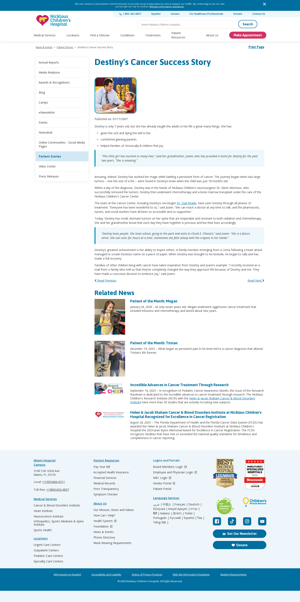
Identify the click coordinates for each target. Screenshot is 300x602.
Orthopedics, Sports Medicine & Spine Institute (59, 523)
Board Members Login (168, 467)
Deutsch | (195, 504)
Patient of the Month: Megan (153, 301)
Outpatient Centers (46, 550)
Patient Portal (162, 489)
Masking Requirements (233, 574)
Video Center (47, 166)
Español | (190, 518)
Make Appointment (248, 35)
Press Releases (49, 176)
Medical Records (104, 483)
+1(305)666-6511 (53, 482)
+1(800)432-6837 (57, 490)
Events (43, 122)
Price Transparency (106, 489)
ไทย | (200, 518)
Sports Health (43, 530)
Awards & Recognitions (54, 82)
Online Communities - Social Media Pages (62, 144)
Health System (103, 521)
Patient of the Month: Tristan (154, 343)
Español (155, 14)
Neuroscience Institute (48, 516)
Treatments (153, 35)
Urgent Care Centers (47, 544)
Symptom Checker (105, 494)
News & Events (44, 47)
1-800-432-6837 (131, 14)
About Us (212, 35)
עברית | (195, 509)
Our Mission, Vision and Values (113, 510)
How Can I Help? (104, 515)
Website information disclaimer (167, 6)
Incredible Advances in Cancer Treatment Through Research (179, 385)
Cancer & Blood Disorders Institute (57, 505)
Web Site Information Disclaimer (191, 574)
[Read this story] (109, 318)
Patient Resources (178, 35)
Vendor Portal (162, 483)
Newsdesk (45, 132)
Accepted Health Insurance (111, 472)
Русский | (176, 518)
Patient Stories (65, 47)
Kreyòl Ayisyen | (179, 509)
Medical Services (45, 35)
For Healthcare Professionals (206, 14)
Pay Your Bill (101, 466)
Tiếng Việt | (161, 522)
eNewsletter (47, 112)
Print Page (256, 47)
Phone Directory (104, 537)
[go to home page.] (54, 20)
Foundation (101, 526)
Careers (175, 14)
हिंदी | (156, 513)
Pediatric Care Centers (48, 555)
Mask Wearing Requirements (112, 543)
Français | (181, 504)
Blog (42, 92)
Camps (43, 102)
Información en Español (67, 574)
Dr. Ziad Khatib (186, 203)
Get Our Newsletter (242, 533)
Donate (237, 14)
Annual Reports (49, 62)
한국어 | (178, 513)
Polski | (190, 513)
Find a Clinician (100, 35)
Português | (161, 518)
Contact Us (258, 14)
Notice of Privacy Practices (147, 574)
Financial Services (105, 477)
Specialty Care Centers (48, 561)
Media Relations (49, 72)
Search (248, 24)
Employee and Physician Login (173, 472)
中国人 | (168, 504)
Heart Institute (43, 511)
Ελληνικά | (160, 509)
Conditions (127, 35)
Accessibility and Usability (106, 574)
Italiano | (166, 513)
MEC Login (160, 478)
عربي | (157, 504)
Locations (72, 35)
